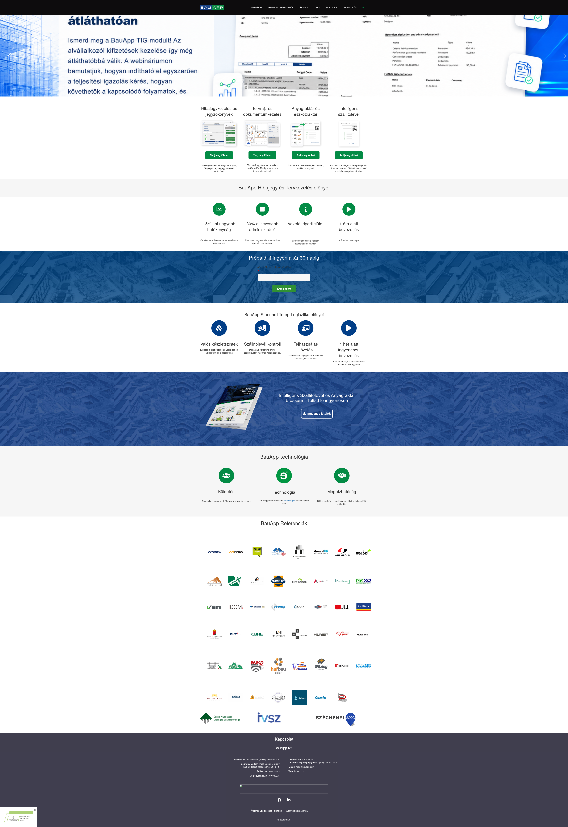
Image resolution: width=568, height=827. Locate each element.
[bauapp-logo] (212, 7)
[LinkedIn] (289, 800)
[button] (263, 7)
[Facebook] (279, 800)
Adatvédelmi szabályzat (297, 810)
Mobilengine (290, 500)
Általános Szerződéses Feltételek (266, 810)
